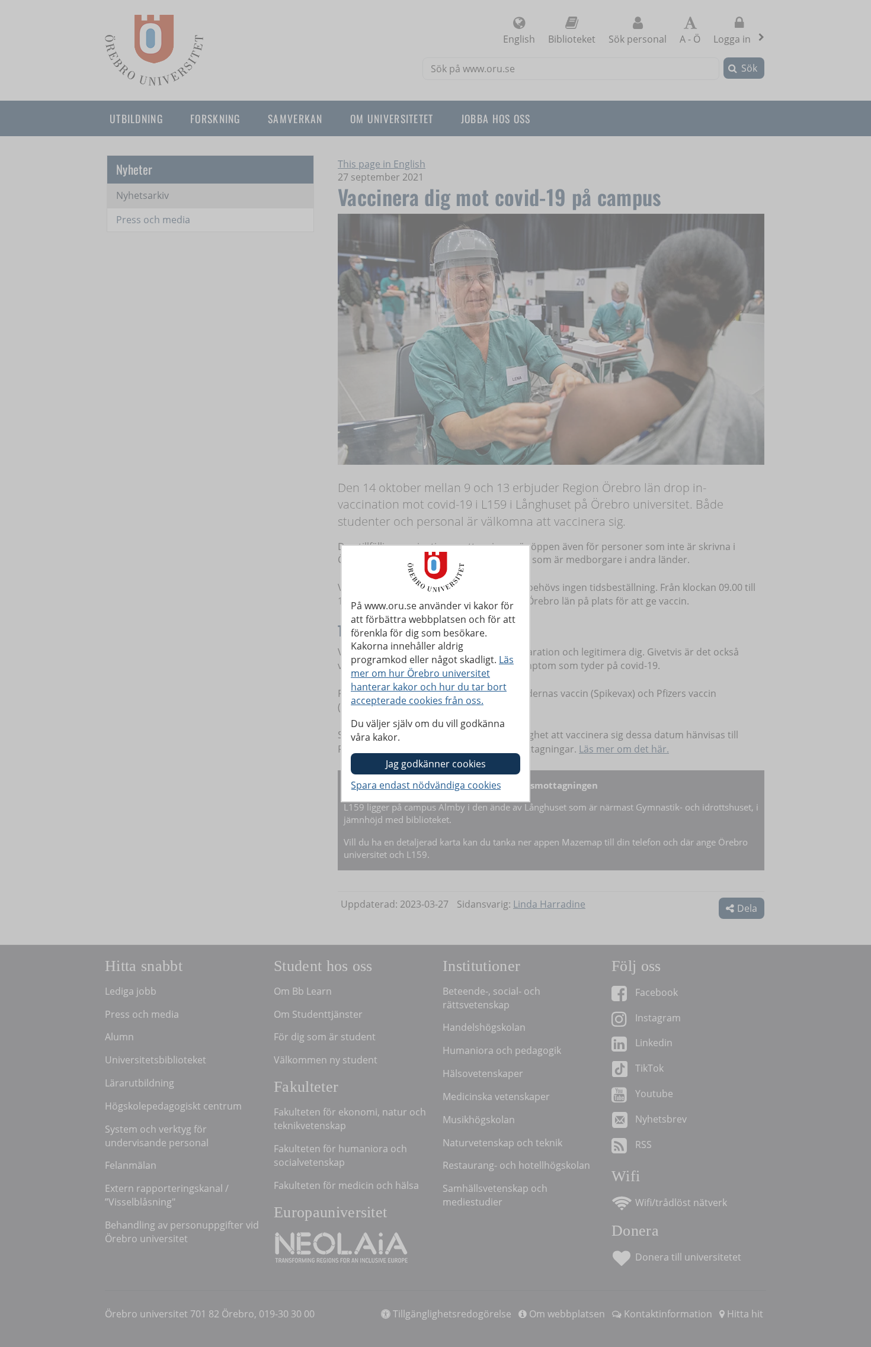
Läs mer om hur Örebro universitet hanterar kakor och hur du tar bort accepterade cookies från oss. (432, 680)
